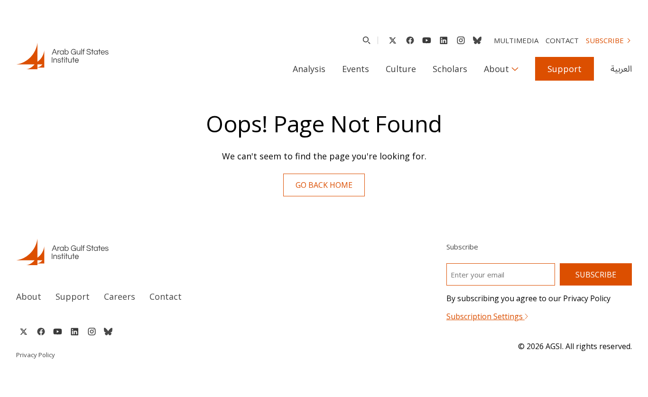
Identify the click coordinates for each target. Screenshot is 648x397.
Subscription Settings (485, 316)
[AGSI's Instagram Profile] (461, 40)
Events (355, 68)
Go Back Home (324, 185)
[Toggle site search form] (366, 40)
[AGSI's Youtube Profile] (426, 40)
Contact (562, 40)
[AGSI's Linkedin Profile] (443, 40)
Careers (119, 296)
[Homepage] (62, 56)
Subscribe (605, 40)
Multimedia (516, 40)
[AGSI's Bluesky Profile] (477, 40)
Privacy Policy (35, 355)
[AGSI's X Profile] (392, 40)
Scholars (450, 68)
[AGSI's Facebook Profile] (409, 40)
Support (564, 68)
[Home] (161, 251)
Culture (401, 68)
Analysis (309, 68)
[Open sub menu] (514, 69)
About (496, 68)
